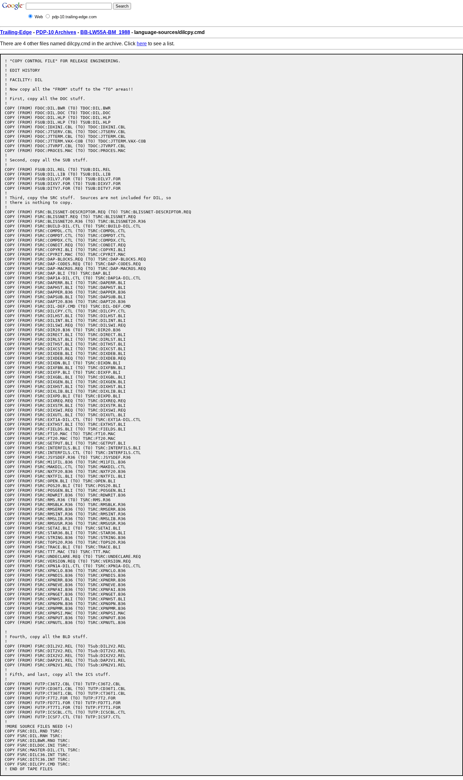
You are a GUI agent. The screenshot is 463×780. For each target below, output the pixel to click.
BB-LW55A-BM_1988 (105, 32)
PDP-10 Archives (56, 32)
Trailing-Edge (16, 32)
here (142, 43)
